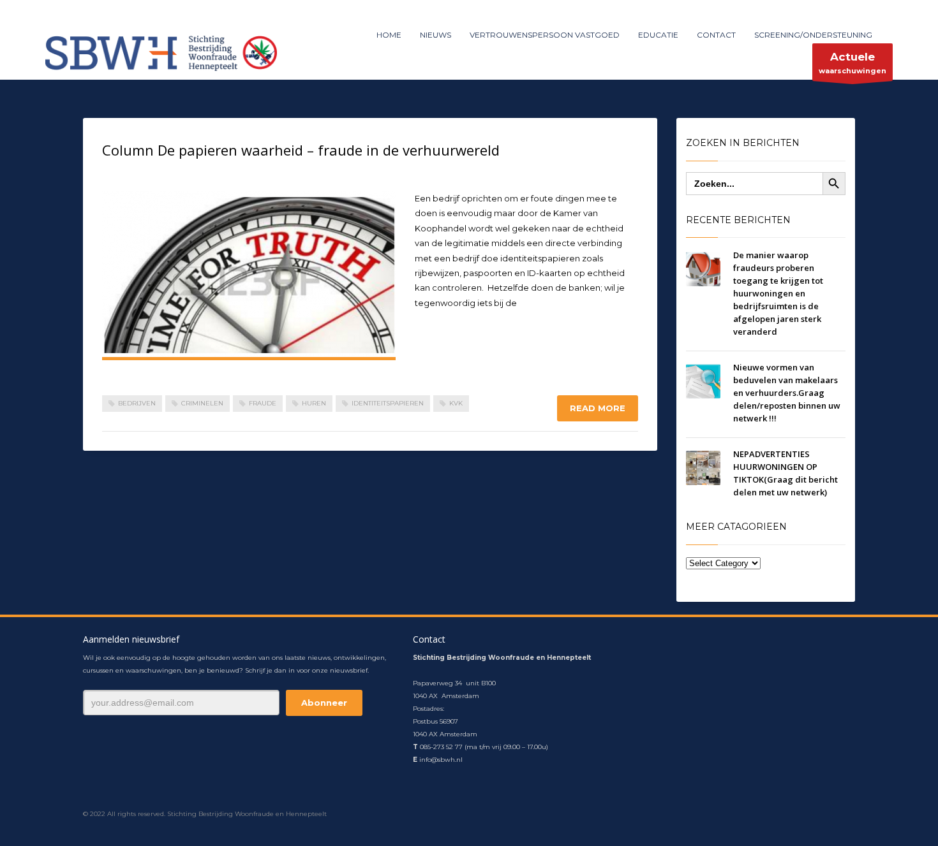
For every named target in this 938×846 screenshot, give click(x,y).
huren (314, 403)
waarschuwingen (852, 62)
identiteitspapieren (388, 403)
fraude (262, 403)
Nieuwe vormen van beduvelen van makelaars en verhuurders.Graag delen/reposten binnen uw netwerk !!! (786, 392)
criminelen (202, 403)
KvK (456, 403)
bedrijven (137, 403)
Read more (597, 408)
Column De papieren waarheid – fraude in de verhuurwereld (301, 149)
